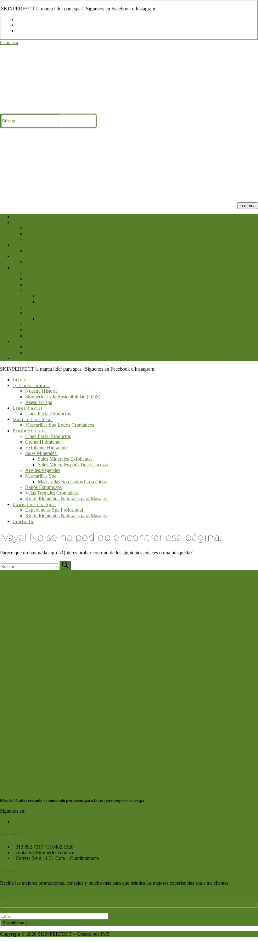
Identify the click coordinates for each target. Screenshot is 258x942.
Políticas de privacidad (35, 821)
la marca (9, 42)
